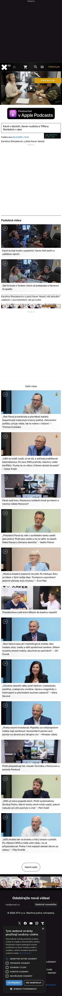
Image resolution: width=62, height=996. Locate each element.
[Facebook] (25, 923)
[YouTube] (31, 923)
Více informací (26, 953)
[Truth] (42, 923)
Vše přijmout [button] (14, 983)
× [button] (43, 929)
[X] (19, 923)
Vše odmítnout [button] (33, 983)
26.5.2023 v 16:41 (21, 137)
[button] (24, 988)
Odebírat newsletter (46, 904)
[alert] (24, 959)
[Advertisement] (31, 31)
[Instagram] (36, 923)
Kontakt (52, 973)
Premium (54, 67)
